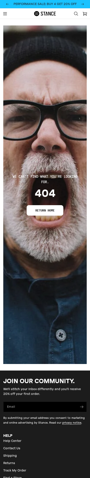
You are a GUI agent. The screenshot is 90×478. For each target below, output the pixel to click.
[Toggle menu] (5, 13)
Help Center (12, 441)
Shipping (10, 455)
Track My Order (14, 470)
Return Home (45, 210)
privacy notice (71, 422)
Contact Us (11, 448)
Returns (9, 463)
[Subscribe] (81, 406)
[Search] (76, 13)
